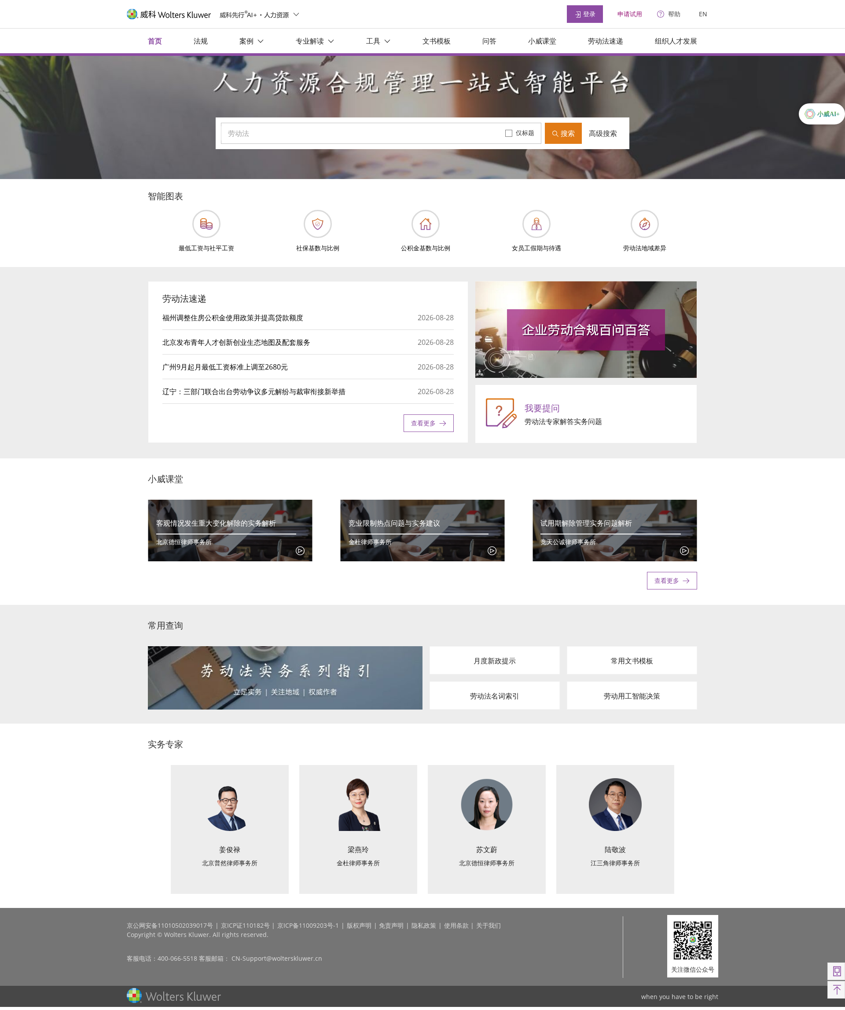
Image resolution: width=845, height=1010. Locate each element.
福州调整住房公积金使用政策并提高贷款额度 (232, 317)
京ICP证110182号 (245, 925)
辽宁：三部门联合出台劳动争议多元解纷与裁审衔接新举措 (253, 391)
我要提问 (542, 408)
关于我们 (488, 925)
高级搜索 (603, 133)
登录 (588, 14)
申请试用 (629, 14)
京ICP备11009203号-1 (308, 925)
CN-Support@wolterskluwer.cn (276, 958)
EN (703, 14)
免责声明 (391, 925)
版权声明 (359, 925)
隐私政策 (423, 925)
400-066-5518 (177, 958)
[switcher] (296, 14)
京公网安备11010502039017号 (170, 925)
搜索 (567, 133)
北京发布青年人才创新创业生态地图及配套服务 (236, 342)
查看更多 (423, 423)
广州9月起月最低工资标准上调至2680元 (225, 367)
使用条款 (456, 925)
